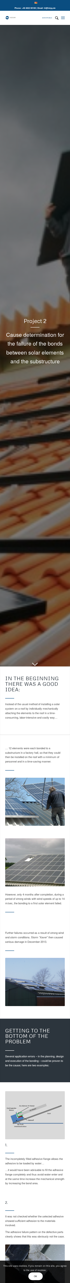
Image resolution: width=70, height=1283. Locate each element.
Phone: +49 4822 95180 (25, 8)
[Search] (55, 18)
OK (35, 1276)
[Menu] (63, 17)
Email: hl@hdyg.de (46, 8)
